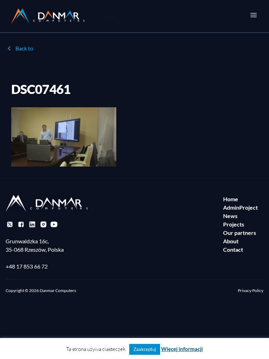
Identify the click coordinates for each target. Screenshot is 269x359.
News (230, 215)
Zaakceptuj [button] (144, 349)
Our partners (239, 232)
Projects (233, 224)
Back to (24, 48)
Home (230, 199)
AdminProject (240, 207)
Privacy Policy (250, 290)
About (231, 241)
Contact (233, 249)
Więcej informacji (182, 349)
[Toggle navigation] (253, 15)
